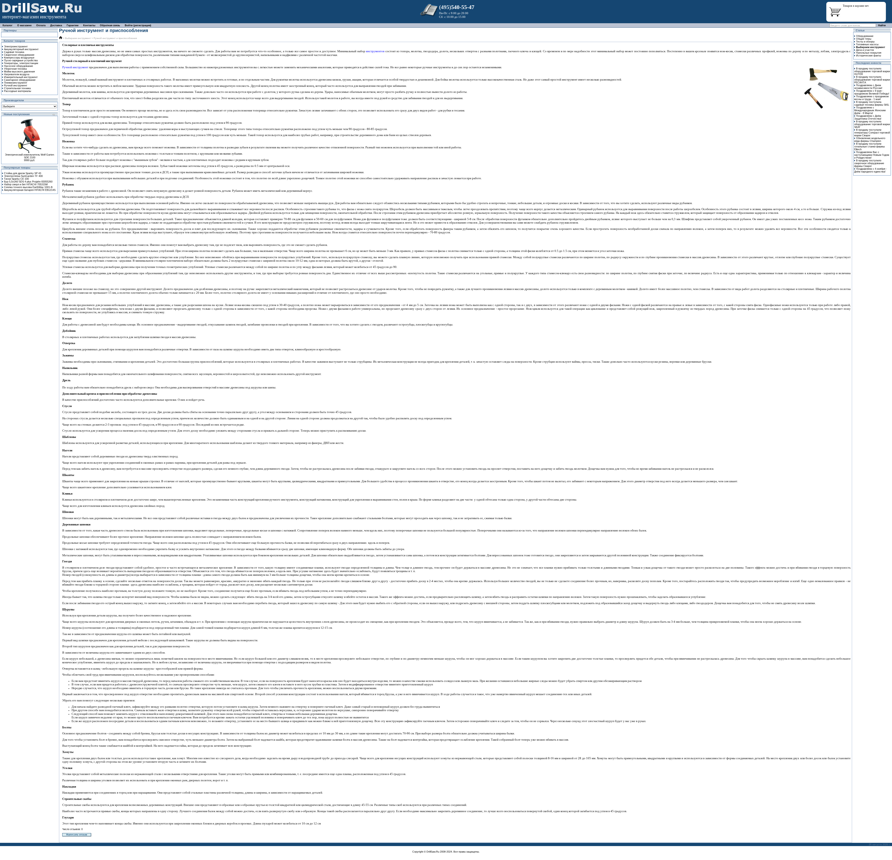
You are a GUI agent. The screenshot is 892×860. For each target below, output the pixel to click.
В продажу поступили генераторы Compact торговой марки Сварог (872, 132)
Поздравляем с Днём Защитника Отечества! (867, 117)
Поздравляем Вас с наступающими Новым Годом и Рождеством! (871, 155)
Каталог (8, 25)
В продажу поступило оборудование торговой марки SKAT (872, 124)
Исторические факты (868, 55)
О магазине (24, 25)
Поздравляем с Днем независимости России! (868, 86)
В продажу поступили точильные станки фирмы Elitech (869, 146)
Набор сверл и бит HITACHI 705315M (26, 184)
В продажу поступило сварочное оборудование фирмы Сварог (869, 163)
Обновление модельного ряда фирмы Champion (869, 139)
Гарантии (73, 25)
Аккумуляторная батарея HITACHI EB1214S (30, 190)
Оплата (41, 25)
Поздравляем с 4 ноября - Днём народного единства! (870, 170)
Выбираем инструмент (78, 38)
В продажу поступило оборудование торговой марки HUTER (872, 71)
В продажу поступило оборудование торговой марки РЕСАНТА (872, 79)
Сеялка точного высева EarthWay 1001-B (28, 187)
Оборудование (864, 36)
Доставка (56, 25)
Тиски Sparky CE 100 (16, 178)
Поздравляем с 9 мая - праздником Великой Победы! (871, 92)
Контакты (89, 25)
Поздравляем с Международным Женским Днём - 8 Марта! (870, 110)
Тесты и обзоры (865, 41)
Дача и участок (865, 50)
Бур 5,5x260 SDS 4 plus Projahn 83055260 (28, 181)
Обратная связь (110, 25)
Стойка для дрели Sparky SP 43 (22, 173)
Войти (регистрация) (138, 25)
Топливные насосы (867, 44)
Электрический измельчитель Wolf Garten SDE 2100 (29, 156)
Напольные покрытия (868, 52)
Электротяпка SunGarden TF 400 (23, 176)
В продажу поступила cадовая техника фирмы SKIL (871, 103)
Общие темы (863, 38)
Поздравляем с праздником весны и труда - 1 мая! (871, 98)
